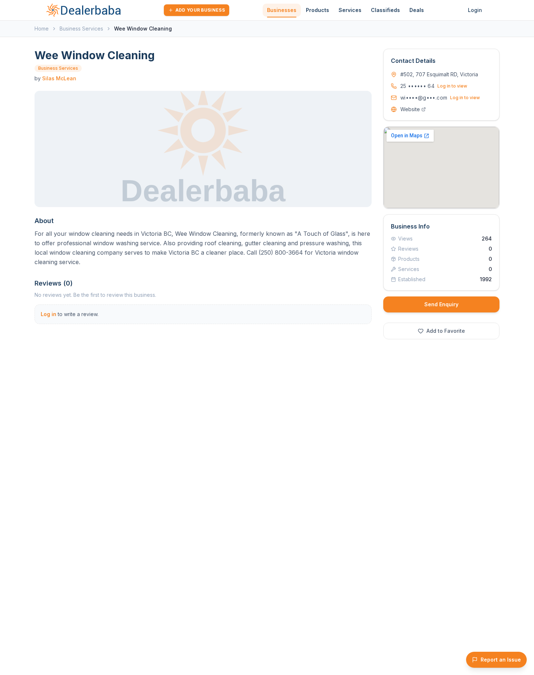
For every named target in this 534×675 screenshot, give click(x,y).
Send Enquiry (441, 304)
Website (410, 109)
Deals (416, 10)
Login (475, 10)
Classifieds (385, 10)
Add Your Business (200, 10)
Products (317, 10)
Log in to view (452, 86)
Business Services (81, 28)
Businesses (281, 10)
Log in (48, 314)
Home (42, 28)
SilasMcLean (59, 78)
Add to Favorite (445, 331)
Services (350, 10)
